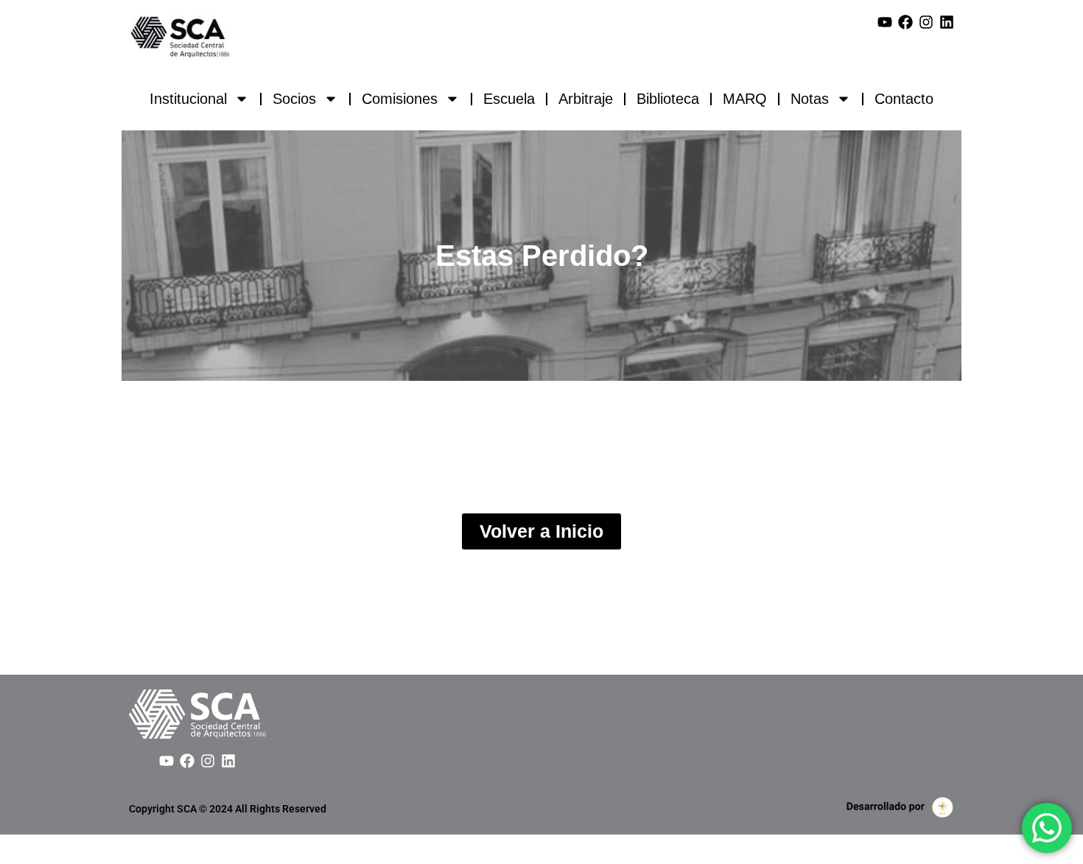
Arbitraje (585, 99)
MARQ (745, 99)
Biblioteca (668, 99)
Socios (294, 99)
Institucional (188, 99)
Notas (810, 99)
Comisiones (400, 99)
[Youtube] (884, 22)
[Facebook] (905, 22)
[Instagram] (926, 22)
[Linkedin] (946, 22)
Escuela (509, 99)
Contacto (904, 99)
